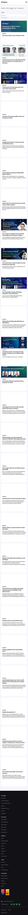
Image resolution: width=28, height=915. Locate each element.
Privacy (9, 909)
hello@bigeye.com (4, 904)
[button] (26, 2)
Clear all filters (4, 17)
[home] (4, 2)
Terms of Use (3, 909)
